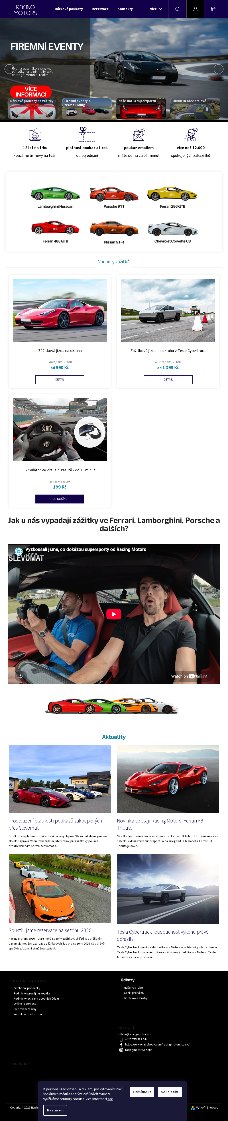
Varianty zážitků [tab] (112, 261)
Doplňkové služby (134, 998)
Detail (58, 379)
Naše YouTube (131, 987)
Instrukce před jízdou (26, 1013)
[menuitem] (67, 9)
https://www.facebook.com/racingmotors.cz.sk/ (156, 1044)
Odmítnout (142, 1092)
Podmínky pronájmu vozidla (30, 993)
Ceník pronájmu (132, 992)
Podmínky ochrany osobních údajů (34, 998)
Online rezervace (23, 1003)
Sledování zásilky (23, 1008)
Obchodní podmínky (25, 987)
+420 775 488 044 (135, 1039)
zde (110, 1098)
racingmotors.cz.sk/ (137, 1049)
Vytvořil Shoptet (205, 1107)
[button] (17, 69)
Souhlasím (169, 1092)
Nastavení (55, 1110)
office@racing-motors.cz (133, 1033)
